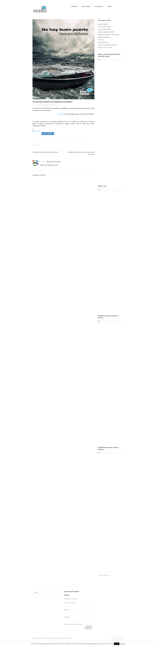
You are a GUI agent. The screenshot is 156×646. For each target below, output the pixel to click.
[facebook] (120, 6)
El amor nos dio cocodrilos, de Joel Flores (45, 152)
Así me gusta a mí (103, 42)
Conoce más (61, 114)
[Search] (59, 592)
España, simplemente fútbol (106, 32)
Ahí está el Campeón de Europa (107, 45)
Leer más (122, 643)
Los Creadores (99, 6)
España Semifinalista (104, 37)
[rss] (117, 6)
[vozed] (39, 13)
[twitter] (123, 6)
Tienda (109, 6)
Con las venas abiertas (104, 29)
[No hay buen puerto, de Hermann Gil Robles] (63, 59)
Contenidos (74, 6)
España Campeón (103, 24)
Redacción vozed (53, 162)
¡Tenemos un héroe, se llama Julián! (108, 34)
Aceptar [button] (116, 643)
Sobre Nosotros (86, 6)
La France (101, 40)
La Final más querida (104, 27)
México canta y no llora (105, 47)
